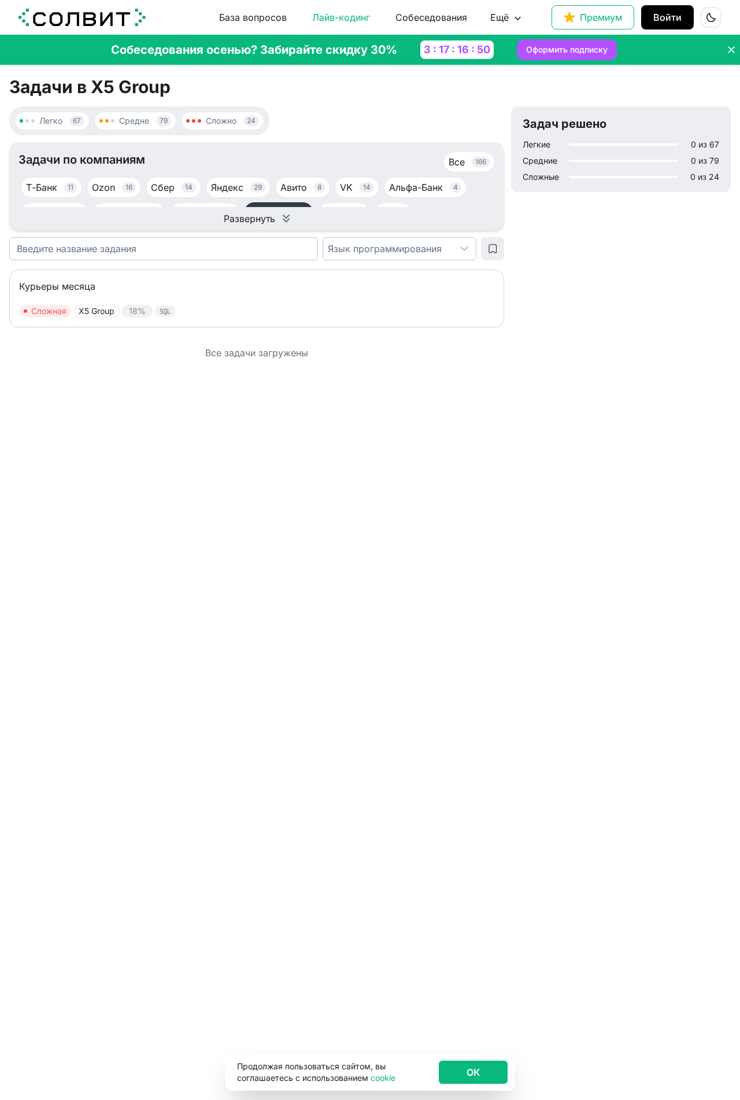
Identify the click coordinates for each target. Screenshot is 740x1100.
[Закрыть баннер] (731, 50)
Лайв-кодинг (341, 17)
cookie (383, 1078)
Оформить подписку (567, 49)
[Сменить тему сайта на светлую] (711, 17)
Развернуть (249, 218)
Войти (667, 17)
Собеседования (431, 17)
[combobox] (388, 249)
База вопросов (253, 17)
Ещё (499, 17)
